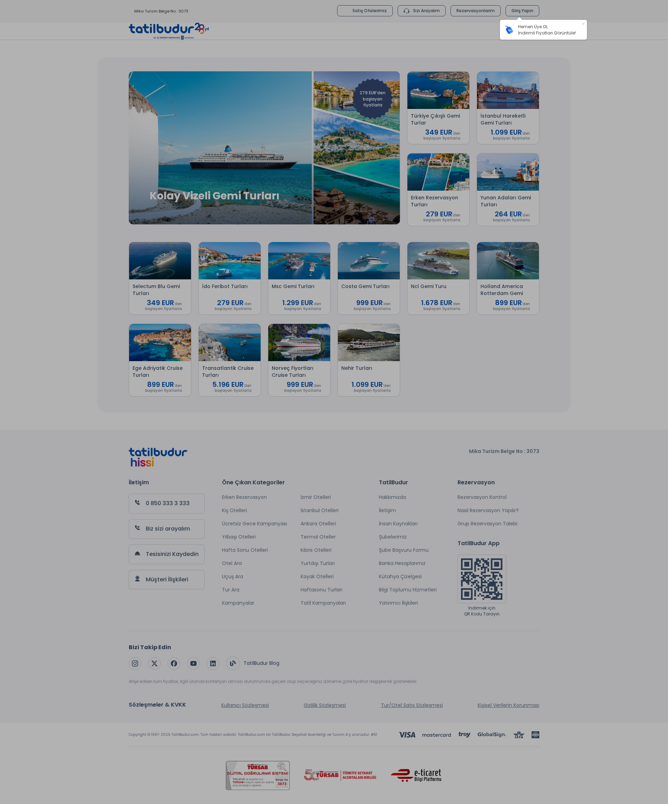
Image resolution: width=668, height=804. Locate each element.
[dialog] (543, 30)
